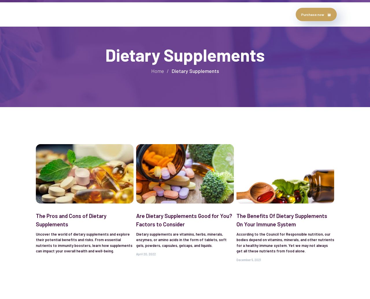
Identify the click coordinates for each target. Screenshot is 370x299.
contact (177, 14)
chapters (133, 14)
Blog (155, 14)
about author (69, 14)
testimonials (102, 14)
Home (42, 14)
